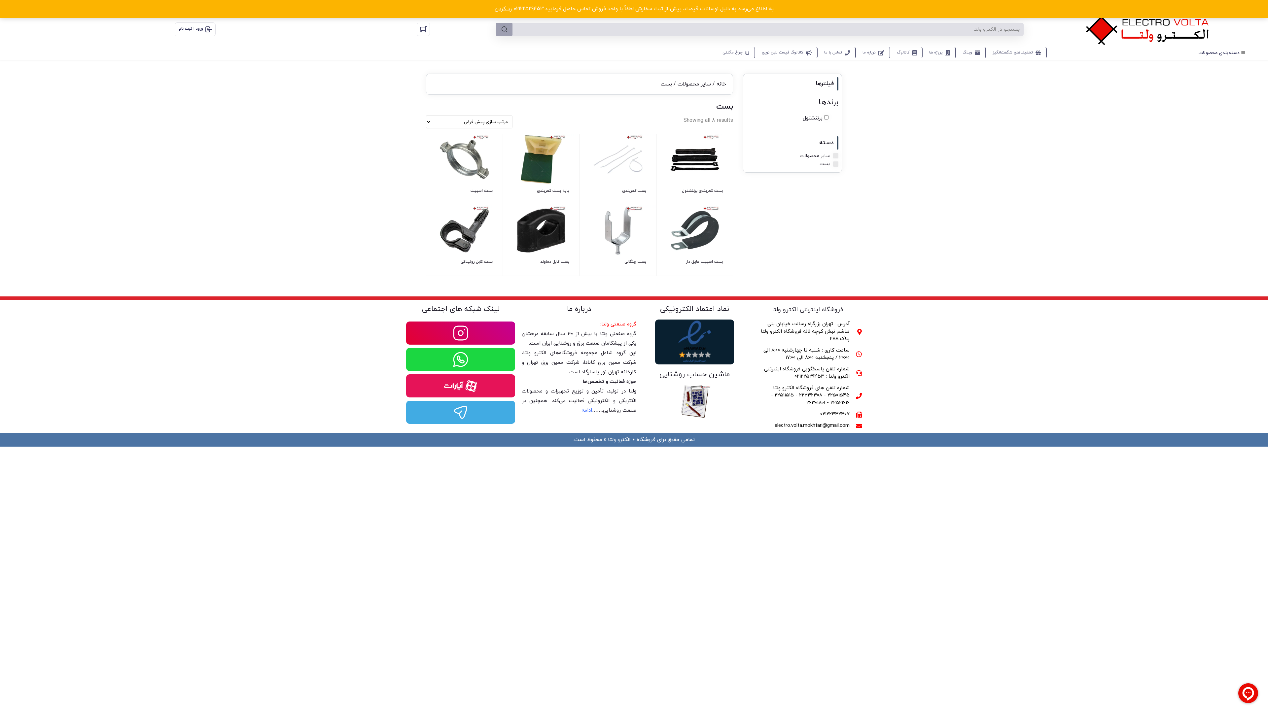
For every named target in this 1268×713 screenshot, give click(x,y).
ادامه (586, 410)
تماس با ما (833, 52)
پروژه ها (936, 52)
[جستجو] (504, 29)
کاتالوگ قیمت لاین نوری (782, 52)
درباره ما (869, 52)
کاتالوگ (903, 52)
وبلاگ (967, 52)
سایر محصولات (694, 84)
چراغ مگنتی (732, 52)
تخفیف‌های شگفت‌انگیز (1013, 52)
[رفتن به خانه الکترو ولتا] (1147, 29)
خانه (721, 84)
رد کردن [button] (503, 9)
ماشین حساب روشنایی (694, 374)
